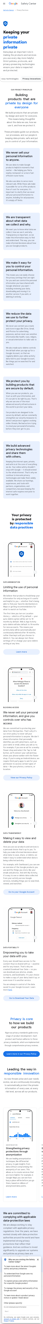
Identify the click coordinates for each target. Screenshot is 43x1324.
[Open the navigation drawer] (4, 3)
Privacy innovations (32, 79)
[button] (35, 572)
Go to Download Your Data (21, 998)
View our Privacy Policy (21, 778)
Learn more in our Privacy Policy (21, 1054)
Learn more (21, 652)
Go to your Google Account (21, 892)
